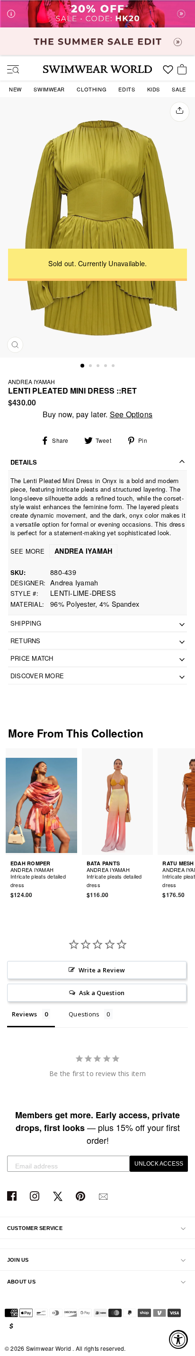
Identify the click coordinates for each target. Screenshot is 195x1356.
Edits (126, 89)
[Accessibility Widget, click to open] (178, 1339)
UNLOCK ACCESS (158, 1163)
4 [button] (106, 366)
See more (61, 551)
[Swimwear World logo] (97, 69)
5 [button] (114, 366)
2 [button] (91, 366)
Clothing (91, 89)
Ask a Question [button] (101, 992)
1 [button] (82, 366)
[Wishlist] (168, 73)
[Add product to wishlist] (71, 879)
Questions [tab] (84, 1014)
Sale (179, 89)
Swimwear (49, 89)
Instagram (36, 1197)
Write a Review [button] (102, 970)
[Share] (179, 111)
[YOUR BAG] (183, 70)
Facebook (13, 1197)
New (15, 89)
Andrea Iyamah (31, 381)
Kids (153, 89)
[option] (97, 227)
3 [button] (99, 366)
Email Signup (104, 1197)
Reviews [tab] (24, 1014)
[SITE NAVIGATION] (9, 70)
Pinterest (82, 1197)
